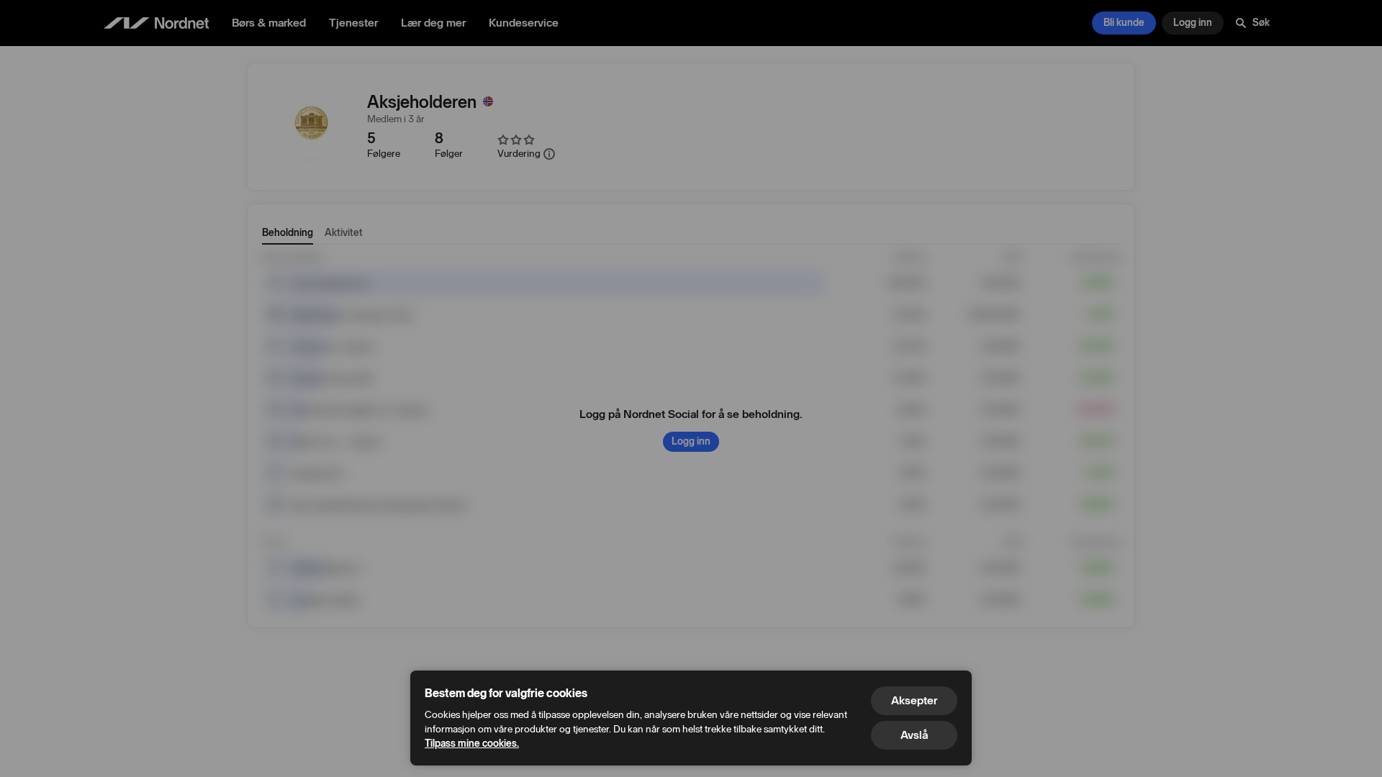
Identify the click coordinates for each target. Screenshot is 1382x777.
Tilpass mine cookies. (472, 743)
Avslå (914, 735)
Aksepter (914, 700)
